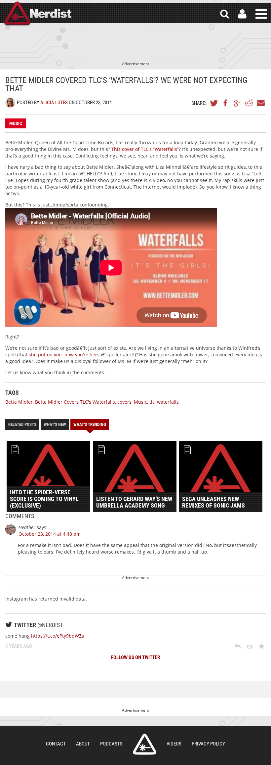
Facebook (225, 103)
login (242, 14)
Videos (174, 744)
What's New (55, 424)
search (224, 14)
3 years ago (18, 646)
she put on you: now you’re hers (64, 354)
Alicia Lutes (54, 103)
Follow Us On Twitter (135, 657)
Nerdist (37, 14)
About (83, 744)
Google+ (237, 103)
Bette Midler (19, 402)
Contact (56, 744)
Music (15, 123)
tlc (152, 402)
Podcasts (111, 744)
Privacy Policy (208, 744)
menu (261, 14)
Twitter (214, 103)
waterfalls (168, 402)
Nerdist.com (144, 744)
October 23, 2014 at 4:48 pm (50, 534)
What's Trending (89, 424)
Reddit (249, 103)
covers (124, 402)
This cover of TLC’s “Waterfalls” (145, 149)
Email (260, 103)
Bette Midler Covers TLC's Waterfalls (75, 402)
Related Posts (22, 424)
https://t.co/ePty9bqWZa (57, 636)
